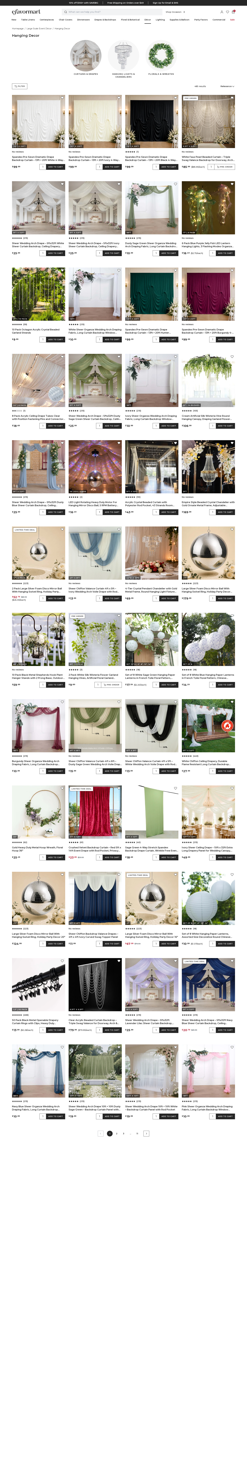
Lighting (160, 19)
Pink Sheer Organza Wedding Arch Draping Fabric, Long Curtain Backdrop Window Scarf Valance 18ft (207, 1108)
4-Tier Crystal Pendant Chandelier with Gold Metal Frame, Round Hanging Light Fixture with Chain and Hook (151, 590)
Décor (148, 19)
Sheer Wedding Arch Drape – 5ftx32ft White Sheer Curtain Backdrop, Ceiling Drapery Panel (38, 245)
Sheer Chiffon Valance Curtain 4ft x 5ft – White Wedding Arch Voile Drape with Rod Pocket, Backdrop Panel (150, 763)
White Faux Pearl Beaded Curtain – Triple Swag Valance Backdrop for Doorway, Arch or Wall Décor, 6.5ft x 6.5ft (207, 159)
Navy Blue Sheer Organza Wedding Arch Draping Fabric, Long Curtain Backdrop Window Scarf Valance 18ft (36, 1108)
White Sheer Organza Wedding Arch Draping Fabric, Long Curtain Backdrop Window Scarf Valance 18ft (95, 331)
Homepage (18, 28)
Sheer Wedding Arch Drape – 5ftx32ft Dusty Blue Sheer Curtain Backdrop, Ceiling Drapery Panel (38, 504)
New (14, 19)
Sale (232, 19)
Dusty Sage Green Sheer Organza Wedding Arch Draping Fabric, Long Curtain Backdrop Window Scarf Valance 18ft (151, 245)
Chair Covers (65, 19)
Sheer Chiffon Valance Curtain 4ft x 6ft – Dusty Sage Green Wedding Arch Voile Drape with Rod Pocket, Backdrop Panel (95, 763)
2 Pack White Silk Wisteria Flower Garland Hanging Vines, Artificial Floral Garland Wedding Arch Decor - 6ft (93, 677)
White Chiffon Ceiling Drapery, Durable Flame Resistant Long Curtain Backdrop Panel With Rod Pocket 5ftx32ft (205, 763)
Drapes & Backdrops (105, 19)
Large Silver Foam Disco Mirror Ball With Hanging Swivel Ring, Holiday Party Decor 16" (151, 935)
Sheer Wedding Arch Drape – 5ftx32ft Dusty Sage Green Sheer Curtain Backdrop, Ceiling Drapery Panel (95, 418)
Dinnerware (83, 19)
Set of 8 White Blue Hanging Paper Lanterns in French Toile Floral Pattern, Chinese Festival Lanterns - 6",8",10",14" (208, 677)
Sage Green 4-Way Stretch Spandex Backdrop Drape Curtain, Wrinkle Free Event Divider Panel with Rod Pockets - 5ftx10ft (151, 849)
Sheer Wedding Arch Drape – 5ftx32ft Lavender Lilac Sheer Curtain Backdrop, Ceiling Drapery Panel (148, 1022)
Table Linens (28, 19)
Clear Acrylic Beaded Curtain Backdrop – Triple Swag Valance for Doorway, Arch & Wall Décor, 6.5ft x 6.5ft (93, 1022)
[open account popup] (222, 12)
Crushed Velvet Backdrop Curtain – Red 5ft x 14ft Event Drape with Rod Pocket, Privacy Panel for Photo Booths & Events (95, 849)
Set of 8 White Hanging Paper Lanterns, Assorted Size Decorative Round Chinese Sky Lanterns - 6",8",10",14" (206, 936)
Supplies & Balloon (179, 19)
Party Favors (201, 19)
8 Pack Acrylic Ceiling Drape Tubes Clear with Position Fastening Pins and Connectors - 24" (38, 418)
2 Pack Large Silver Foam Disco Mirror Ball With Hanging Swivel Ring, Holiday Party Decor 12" (37, 590)
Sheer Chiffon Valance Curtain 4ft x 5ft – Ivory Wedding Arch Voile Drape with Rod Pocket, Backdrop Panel (93, 590)
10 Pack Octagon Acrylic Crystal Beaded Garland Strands (35, 331)
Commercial (219, 19)
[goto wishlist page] (227, 12)
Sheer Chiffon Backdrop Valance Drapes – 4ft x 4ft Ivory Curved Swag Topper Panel (93, 935)
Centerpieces (47, 19)
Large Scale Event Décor (39, 28)
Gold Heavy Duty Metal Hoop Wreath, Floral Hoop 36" (37, 849)
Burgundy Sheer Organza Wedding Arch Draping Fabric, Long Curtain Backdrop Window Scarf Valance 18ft (35, 763)
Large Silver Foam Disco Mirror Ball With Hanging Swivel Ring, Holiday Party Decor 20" (38, 935)
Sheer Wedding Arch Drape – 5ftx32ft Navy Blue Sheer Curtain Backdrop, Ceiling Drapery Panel (207, 1022)
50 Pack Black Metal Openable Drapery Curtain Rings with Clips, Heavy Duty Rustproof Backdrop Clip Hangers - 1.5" (35, 1022)
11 (137, 1133)
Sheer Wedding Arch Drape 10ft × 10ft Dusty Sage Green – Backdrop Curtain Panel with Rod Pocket (94, 1108)
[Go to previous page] (100, 1133)
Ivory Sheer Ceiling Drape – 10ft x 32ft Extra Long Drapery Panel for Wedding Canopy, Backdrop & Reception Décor (207, 849)
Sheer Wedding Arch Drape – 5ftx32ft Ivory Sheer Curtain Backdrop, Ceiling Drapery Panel (94, 245)
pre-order (226, 167)
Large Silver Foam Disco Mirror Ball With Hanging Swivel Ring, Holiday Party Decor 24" (206, 590)
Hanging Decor (62, 28)
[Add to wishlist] (62, 97)
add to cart (55, 167)
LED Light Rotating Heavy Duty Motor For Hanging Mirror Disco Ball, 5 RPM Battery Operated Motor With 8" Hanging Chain (93, 504)
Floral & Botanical (130, 19)
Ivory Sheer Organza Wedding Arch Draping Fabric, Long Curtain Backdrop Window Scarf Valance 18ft (151, 418)
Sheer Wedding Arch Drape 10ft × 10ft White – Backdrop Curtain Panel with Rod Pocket (151, 1108)
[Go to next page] (146, 1133)
